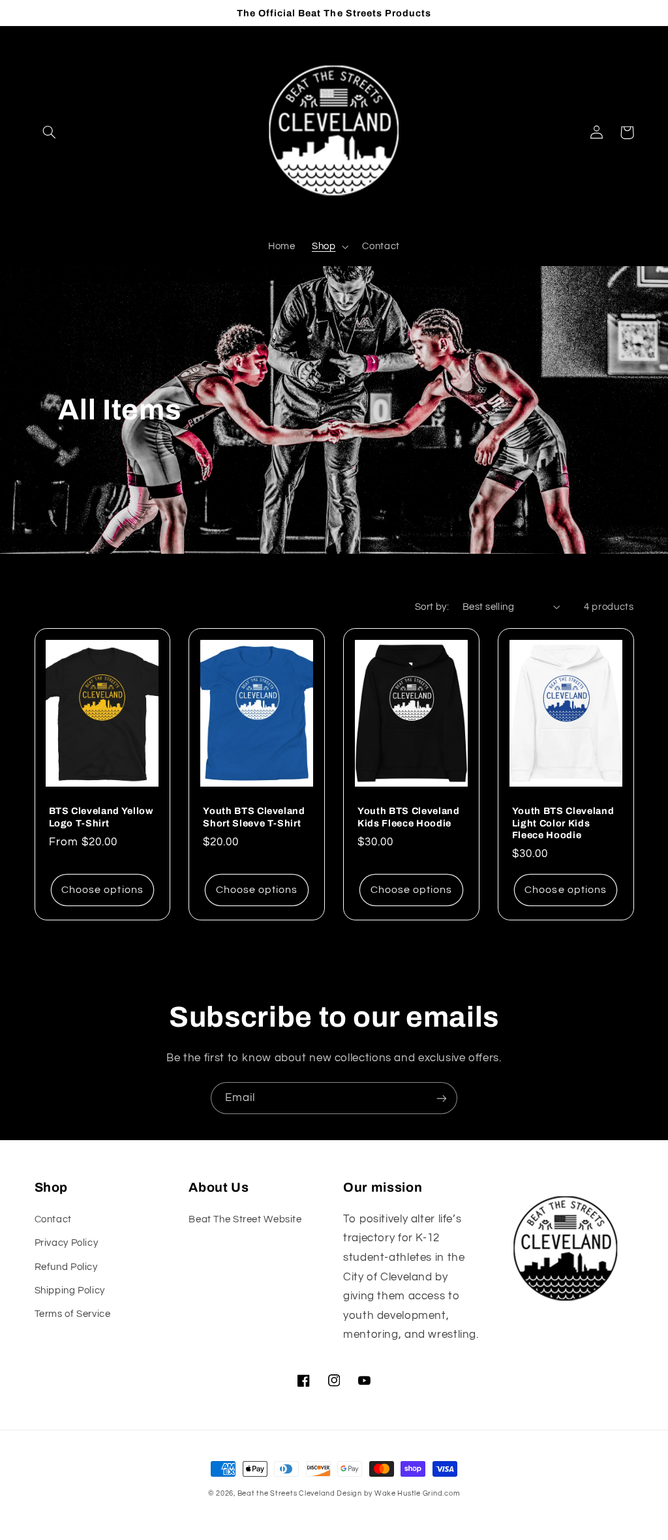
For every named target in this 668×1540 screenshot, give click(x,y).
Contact (53, 1219)
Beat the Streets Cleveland (287, 1493)
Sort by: (432, 607)
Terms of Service (73, 1314)
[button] (50, 132)
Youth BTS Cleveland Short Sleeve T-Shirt (254, 817)
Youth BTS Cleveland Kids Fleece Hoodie (408, 817)
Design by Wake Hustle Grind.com (398, 1493)
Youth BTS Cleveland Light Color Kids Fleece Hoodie (563, 823)
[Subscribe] (442, 1098)
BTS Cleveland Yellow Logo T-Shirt (101, 817)
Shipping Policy (70, 1290)
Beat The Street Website (245, 1219)
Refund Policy (66, 1267)
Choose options (102, 889)
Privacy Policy (67, 1243)
